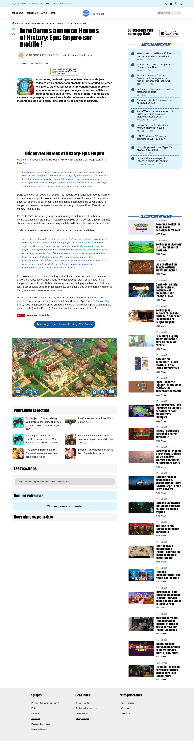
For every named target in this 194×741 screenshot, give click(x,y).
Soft (97, 13)
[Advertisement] (64, 127)
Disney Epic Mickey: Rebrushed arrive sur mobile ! (168, 434)
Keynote (15, 4)
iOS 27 (49, 4)
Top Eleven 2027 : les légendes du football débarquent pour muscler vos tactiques (168, 411)
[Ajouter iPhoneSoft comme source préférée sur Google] (64, 71)
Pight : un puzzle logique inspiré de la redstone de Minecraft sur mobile (169, 387)
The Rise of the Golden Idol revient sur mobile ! (167, 528)
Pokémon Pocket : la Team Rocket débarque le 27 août (168, 227)
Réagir (75, 55)
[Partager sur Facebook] (13, 35)
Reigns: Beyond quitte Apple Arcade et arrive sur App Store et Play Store (168, 648)
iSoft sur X (125, 713)
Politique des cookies (40, 724)
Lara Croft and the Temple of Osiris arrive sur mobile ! (167, 267)
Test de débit (82, 713)
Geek (52, 13)
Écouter (88, 55)
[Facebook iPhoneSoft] (170, 4)
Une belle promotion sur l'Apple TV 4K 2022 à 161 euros (154, 148)
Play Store (43, 63)
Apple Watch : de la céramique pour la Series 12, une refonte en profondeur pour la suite (155, 114)
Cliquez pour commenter (65, 506)
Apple (44, 13)
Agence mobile (127, 703)
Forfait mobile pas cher (86, 708)
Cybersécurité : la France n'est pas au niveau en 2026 (154, 101)
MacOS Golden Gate (62, 4)
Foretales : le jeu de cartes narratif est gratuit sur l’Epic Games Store (168, 671)
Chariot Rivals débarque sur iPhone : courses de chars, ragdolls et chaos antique (168, 552)
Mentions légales (39, 729)
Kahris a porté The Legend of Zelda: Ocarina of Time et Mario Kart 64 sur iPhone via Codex (167, 623)
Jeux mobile (21, 23)
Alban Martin (32, 55)
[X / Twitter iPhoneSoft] (165, 4)
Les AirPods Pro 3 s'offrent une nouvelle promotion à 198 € (152, 126)
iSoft (33, 708)
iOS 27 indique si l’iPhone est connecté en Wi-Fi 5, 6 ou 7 (152, 137)
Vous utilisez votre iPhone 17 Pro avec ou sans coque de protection (154, 54)
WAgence (125, 708)
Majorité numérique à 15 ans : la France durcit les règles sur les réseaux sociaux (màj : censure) (153, 78)
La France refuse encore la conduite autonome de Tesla (155, 90)
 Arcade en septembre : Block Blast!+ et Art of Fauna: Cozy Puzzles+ (168, 364)
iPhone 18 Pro (38, 4)
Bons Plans (32, 13)
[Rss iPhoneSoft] (180, 4)
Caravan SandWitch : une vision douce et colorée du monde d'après (168, 507)
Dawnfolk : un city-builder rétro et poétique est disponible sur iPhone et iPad (167, 290)
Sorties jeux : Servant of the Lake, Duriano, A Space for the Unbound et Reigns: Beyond (168, 316)
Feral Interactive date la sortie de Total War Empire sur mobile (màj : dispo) (95, 439)
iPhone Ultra (25, 4)
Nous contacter (83, 703)
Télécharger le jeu (65, 324)
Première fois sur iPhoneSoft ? (45, 703)
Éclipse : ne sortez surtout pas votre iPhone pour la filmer (155, 66)
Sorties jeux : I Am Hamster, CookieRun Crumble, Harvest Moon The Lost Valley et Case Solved (168, 597)
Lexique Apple (82, 718)
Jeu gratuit (25, 63)
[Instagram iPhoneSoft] (175, 4)
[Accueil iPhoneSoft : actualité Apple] (13, 23)
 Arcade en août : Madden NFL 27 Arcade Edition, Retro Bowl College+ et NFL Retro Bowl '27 (168, 483)
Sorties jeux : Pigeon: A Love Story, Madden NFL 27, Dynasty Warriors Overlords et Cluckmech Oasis (168, 457)
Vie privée (35, 718)
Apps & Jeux (18, 13)
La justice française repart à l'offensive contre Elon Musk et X (153, 159)
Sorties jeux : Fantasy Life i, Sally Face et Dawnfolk (169, 247)
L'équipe (35, 713)
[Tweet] (13, 30)
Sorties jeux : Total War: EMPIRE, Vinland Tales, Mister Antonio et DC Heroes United (42, 439)
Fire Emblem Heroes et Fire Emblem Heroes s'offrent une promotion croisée (41, 453)
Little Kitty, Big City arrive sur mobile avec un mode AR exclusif (167, 341)
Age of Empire (51, 194)
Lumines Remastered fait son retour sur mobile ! (168, 574)
